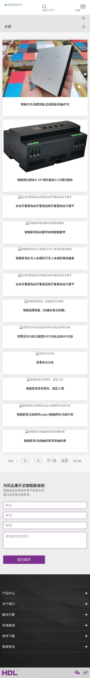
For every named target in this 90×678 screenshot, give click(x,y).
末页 (64, 460)
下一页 (51, 460)
